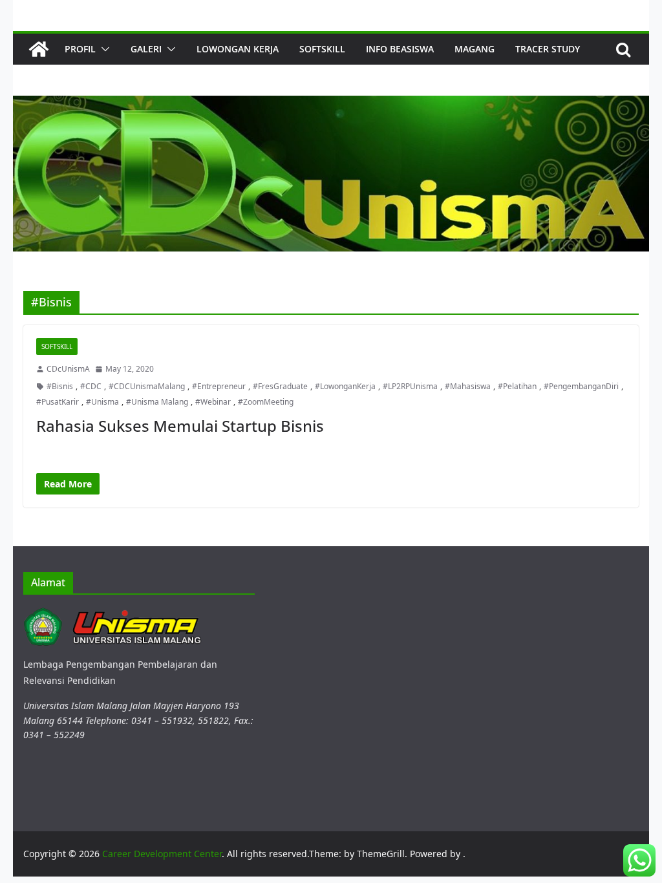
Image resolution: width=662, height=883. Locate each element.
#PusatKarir (57, 401)
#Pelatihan (517, 386)
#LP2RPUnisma (410, 386)
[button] (103, 49)
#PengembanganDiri (581, 386)
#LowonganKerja (345, 386)
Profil (80, 49)
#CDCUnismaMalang (147, 386)
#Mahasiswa (468, 386)
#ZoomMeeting (266, 401)
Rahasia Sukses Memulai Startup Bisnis (180, 425)
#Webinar (213, 401)
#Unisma (102, 401)
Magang (474, 49)
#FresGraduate (280, 386)
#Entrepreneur (219, 386)
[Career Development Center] (38, 49)
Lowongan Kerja (238, 49)
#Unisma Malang (157, 401)
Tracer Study (547, 49)
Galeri (146, 49)
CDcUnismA (68, 368)
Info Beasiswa (400, 49)
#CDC (90, 386)
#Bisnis (60, 386)
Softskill (322, 49)
